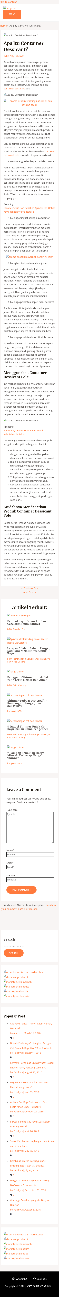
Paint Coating (19, 658)
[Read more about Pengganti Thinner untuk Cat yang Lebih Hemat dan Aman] (16, 671)
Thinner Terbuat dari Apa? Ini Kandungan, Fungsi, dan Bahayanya (28, 703)
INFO (6, 56)
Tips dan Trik (19, 629)
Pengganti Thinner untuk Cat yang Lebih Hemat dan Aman (27, 678)
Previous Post (29, 588)
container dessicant (14, 88)
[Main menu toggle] (12, 14)
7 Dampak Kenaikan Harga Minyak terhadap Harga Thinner (25, 755)
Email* (9, 862)
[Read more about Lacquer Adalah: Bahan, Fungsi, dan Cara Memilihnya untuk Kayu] (29, 642)
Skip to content (8, 1)
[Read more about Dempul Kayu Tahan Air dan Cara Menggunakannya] (19, 615)
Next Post (29, 592)
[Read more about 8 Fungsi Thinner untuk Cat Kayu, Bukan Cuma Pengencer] (24, 720)
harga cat (11, 711)
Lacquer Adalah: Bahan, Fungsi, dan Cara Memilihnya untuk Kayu (28, 651)
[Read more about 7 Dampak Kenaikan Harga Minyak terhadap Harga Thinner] (16, 747)
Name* (10, 850)
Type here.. (12, 809)
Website (10, 875)
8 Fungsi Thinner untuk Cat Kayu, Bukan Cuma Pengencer (27, 728)
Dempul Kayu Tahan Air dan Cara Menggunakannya (26, 622)
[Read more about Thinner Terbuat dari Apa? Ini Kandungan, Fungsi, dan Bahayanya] (24, 695)
